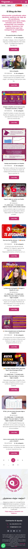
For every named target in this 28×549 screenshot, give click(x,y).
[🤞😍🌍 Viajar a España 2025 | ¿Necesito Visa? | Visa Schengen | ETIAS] (14, 359)
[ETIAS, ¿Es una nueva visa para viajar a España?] (14, 402)
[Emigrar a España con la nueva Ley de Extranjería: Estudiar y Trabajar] (14, 98)
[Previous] (4, 460)
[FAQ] (20, 531)
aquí (16, 546)
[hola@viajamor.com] (8, 527)
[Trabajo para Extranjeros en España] (14, 144)
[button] (21, 1)
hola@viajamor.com (15, 527)
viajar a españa (14, 297)
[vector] (7, 2)
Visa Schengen (18, 420)
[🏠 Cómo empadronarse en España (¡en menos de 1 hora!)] (14, 322)
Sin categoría (19, 37)
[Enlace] (26, 5)
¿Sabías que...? (10, 205)
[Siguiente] (18, 465)
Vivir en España (14, 71)
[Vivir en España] (14, 62)
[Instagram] (11, 531)
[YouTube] (14, 531)
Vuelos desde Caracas (19, 206)
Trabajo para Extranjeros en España (14, 163)
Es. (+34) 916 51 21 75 (15, 524)
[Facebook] (8, 531)
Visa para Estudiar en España (14, 35)
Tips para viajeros (14, 296)
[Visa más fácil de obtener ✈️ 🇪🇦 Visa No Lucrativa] (14, 231)
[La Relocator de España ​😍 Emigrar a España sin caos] (14, 274)
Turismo (10, 206)
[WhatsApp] (17, 531)
